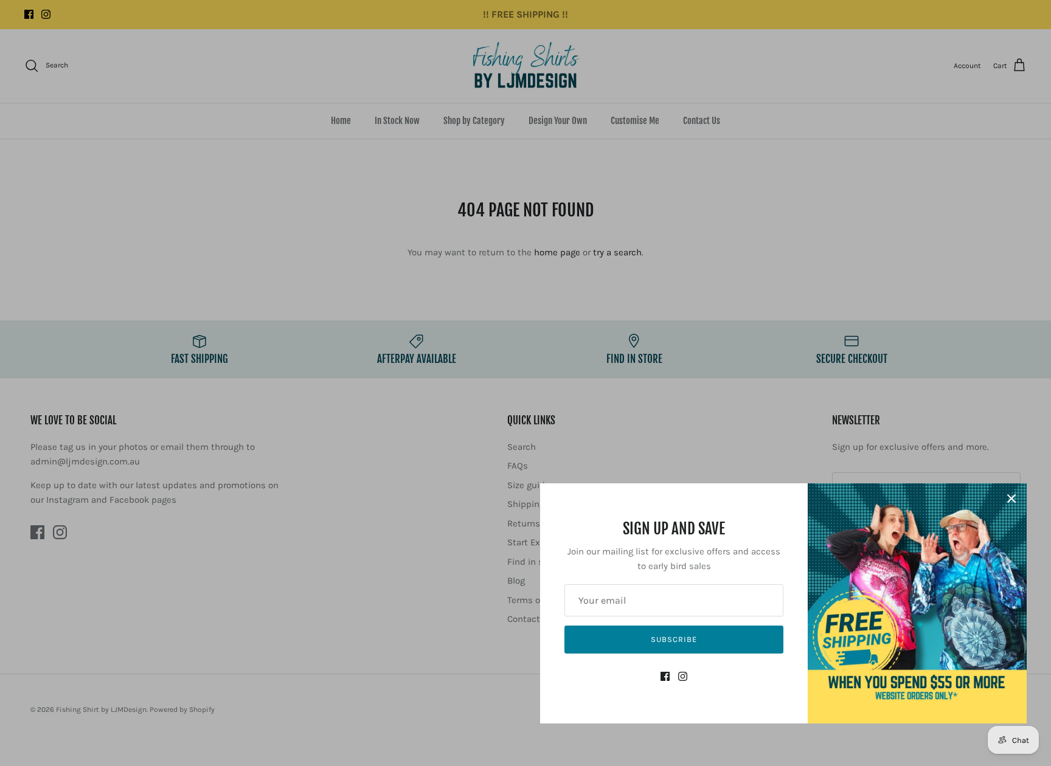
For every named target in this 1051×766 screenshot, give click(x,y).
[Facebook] (665, 676)
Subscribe (674, 639)
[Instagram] (682, 676)
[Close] (1011, 498)
